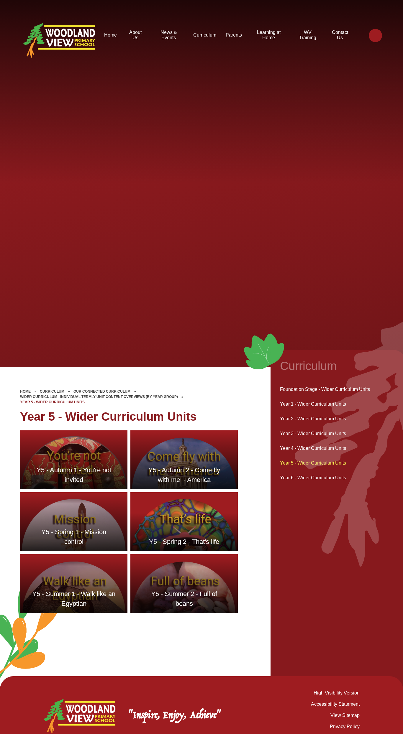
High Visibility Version (337, 692)
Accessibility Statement (335, 704)
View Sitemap (345, 715)
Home (25, 391)
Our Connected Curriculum (101, 391)
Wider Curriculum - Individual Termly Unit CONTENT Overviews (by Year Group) (99, 397)
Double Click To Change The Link (73, 459)
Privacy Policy (345, 726)
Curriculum (52, 391)
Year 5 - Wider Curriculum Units (52, 402)
